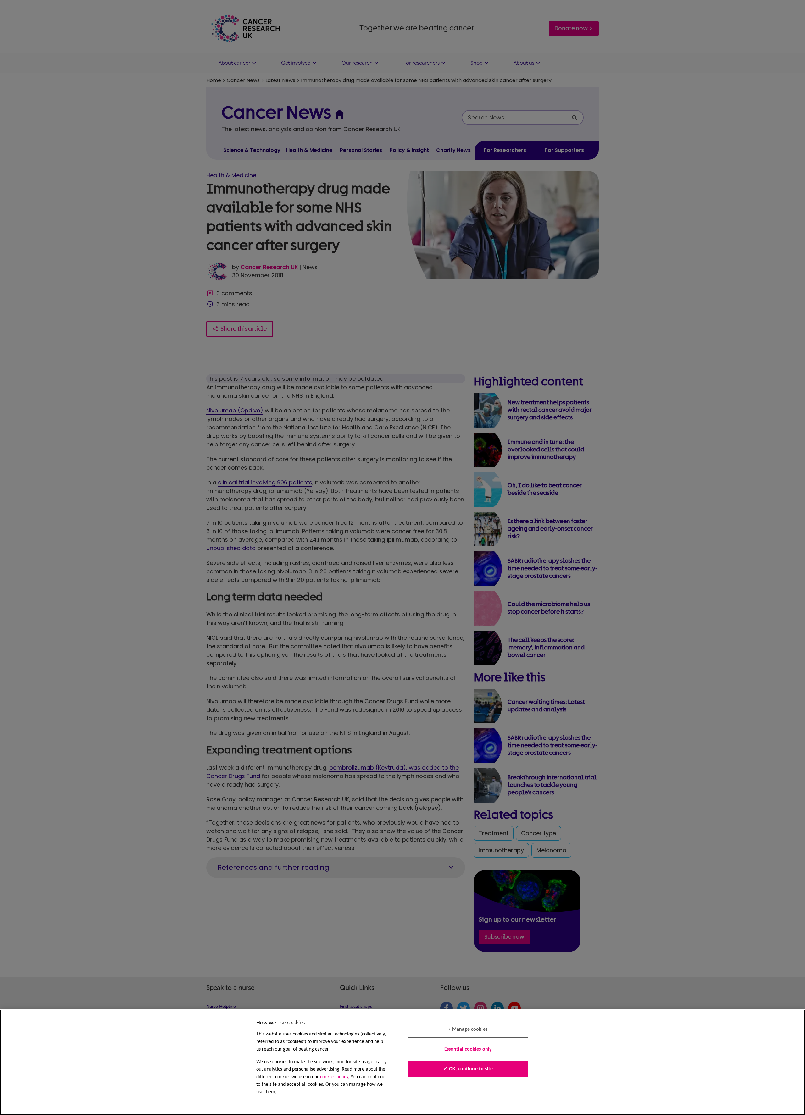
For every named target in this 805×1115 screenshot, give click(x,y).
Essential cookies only (468, 1049)
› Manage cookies (468, 1029)
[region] (402, 1062)
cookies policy (334, 1076)
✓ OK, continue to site (468, 1069)
